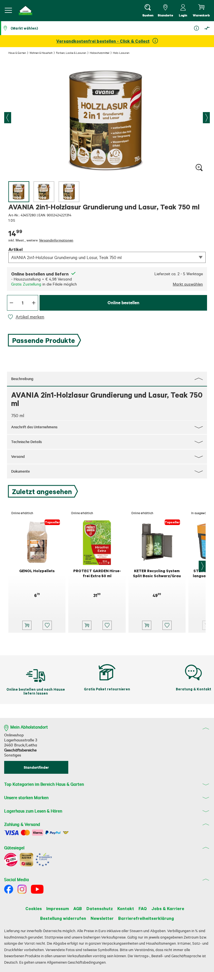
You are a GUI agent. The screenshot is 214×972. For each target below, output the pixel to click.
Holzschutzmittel (99, 52)
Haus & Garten (17, 52)
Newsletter (102, 918)
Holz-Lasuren (121, 52)
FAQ (142, 908)
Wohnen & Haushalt (41, 52)
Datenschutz (99, 908)
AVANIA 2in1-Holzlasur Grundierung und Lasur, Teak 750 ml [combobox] (66, 257)
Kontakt (125, 908)
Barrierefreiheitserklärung (146, 918)
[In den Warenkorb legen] (26, 625)
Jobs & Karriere (167, 908)
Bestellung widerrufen (63, 918)
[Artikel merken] (11, 316)
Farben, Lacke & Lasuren (71, 52)
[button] (26, 10)
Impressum (57, 908)
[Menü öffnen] (8, 10)
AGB (77, 908)
